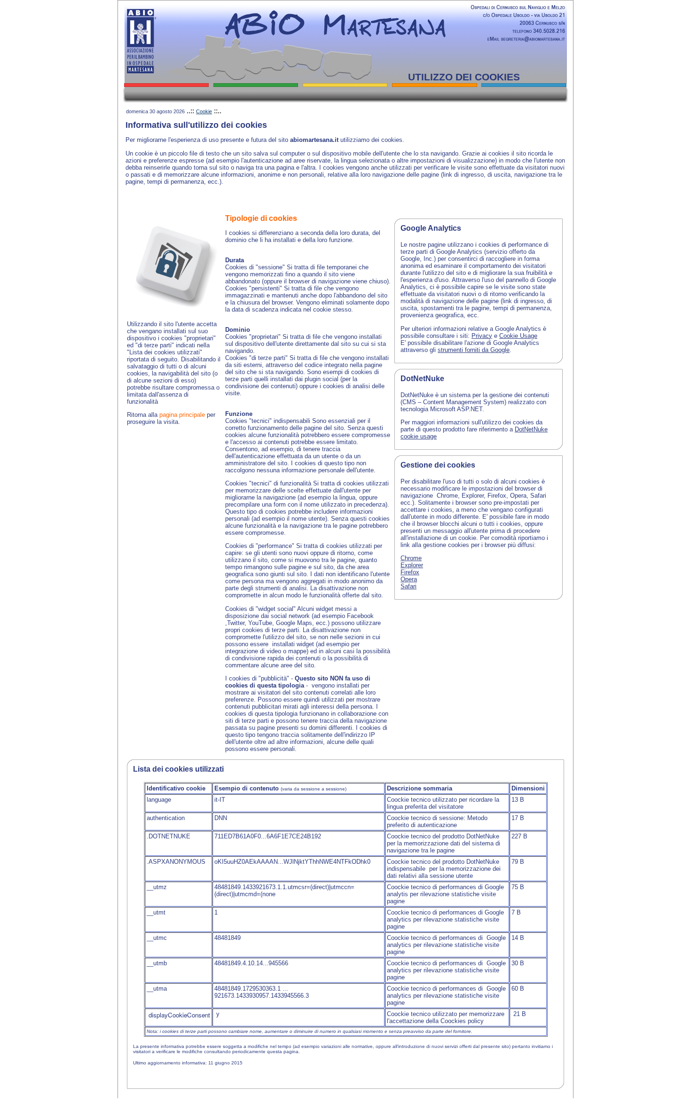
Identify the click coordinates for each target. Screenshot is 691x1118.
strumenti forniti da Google (474, 349)
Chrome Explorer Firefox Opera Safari (411, 572)
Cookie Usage (518, 335)
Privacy (481, 335)
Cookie (204, 111)
